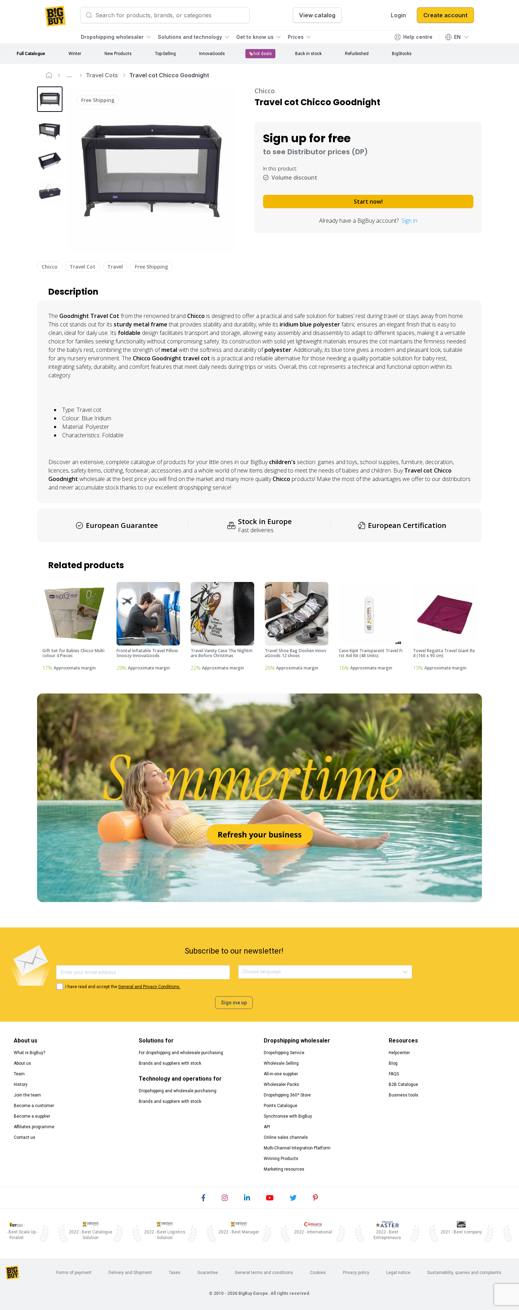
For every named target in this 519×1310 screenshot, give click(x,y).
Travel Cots (102, 75)
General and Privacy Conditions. (149, 986)
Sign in (409, 220)
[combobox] (242, 971)
